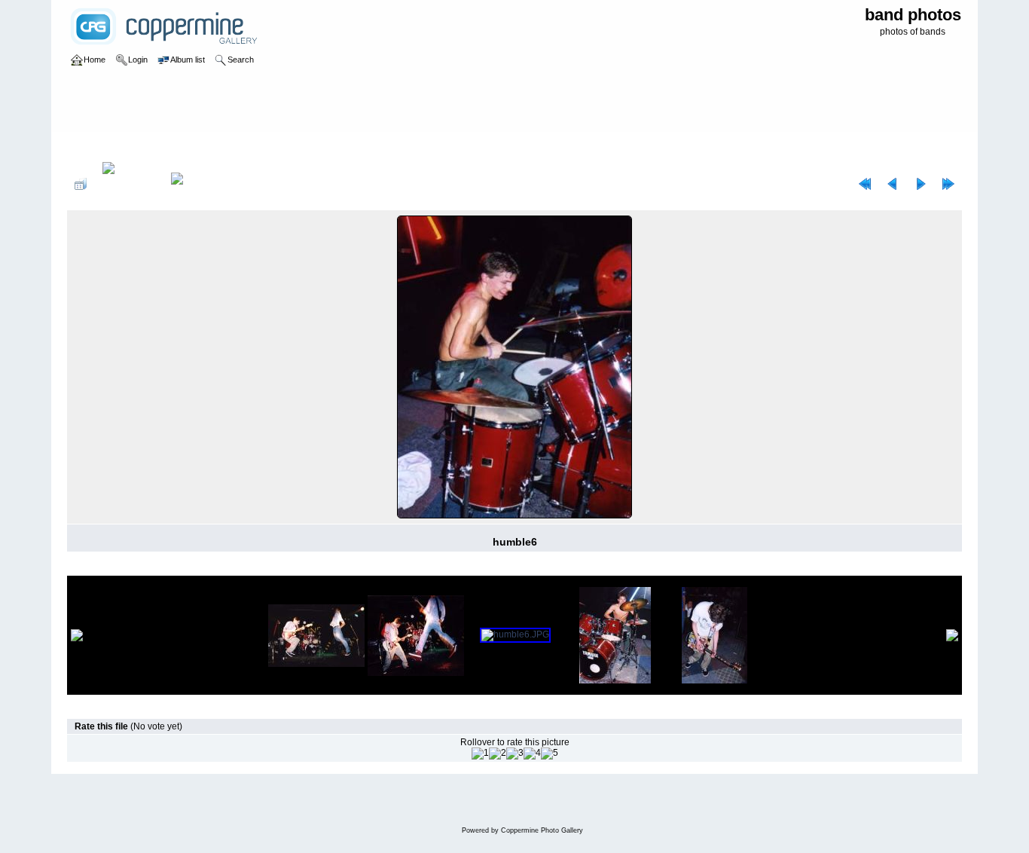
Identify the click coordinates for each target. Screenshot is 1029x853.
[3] (515, 754)
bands (129, 146)
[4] (532, 754)
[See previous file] (892, 184)
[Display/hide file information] (129, 184)
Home (94, 146)
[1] (480, 754)
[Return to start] (864, 184)
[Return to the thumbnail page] (80, 184)
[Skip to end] (948, 184)
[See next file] (920, 184)
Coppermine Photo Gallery (542, 830)
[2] (497, 754)
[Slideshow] (192, 183)
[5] (549, 754)
